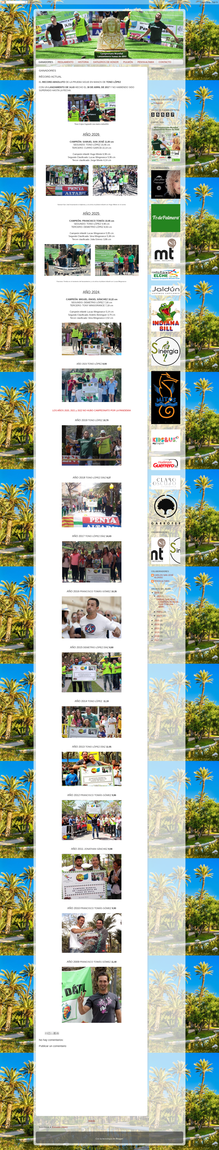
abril (159, 596)
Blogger (119, 1139)
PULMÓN (128, 62)
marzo (160, 612)
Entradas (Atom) (60, 1127)
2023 (157, 628)
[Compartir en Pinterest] (57, 1033)
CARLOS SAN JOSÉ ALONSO (163, 576)
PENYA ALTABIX (146, 62)
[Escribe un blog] (49, 1033)
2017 (157, 640)
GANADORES (46, 62)
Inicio (91, 1120)
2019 (157, 632)
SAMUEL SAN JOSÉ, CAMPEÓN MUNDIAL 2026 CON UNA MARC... (167, 603)
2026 (157, 593)
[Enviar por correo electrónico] (46, 1033)
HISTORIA (83, 62)
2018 (157, 636)
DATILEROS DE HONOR (106, 62)
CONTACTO (165, 62)
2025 (157, 620)
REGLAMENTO (65, 62)
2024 (157, 624)
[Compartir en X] (52, 1033)
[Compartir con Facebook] (54, 1033)
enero (160, 616)
